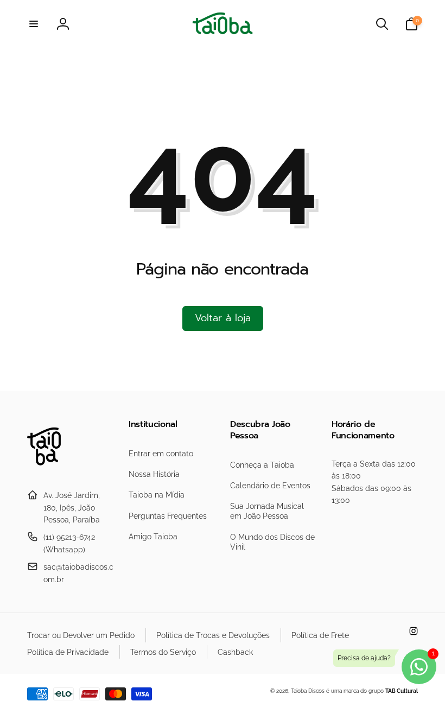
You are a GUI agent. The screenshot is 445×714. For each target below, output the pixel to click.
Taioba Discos (308, 691)
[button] (34, 24)
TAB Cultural (401, 691)
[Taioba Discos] (50, 469)
